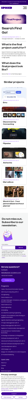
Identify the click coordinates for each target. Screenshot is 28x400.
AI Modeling (4, 310)
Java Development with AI (8, 346)
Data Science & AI (6, 304)
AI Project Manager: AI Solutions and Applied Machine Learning (14, 301)
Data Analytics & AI (6, 297)
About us (3, 363)
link (9, 74)
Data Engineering (6, 307)
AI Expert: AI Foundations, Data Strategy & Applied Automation (13, 316)
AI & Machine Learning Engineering (11, 313)
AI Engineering (5, 294)
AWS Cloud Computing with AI (9, 292)
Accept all (14, 393)
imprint (15, 388)
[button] (25, 8)
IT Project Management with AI (10, 323)
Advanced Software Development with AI (13, 341)
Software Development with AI (10, 37)
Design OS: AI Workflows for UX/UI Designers (13, 352)
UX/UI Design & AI (6, 349)
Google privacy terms (7, 390)
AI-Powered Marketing (7, 354)
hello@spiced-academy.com (11, 273)
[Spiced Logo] (6, 8)
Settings (21, 397)
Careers (3, 365)
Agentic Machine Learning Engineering (12, 320)
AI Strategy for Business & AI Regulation (12, 335)
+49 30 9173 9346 (6, 275)
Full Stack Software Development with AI (12, 344)
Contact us (15, 3)
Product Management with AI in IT (11, 325)
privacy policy (5, 388)
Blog (2, 368)
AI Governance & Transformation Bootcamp (10, 332)
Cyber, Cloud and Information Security (12, 289)
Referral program (6, 371)
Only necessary (7, 397)
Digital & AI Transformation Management (13, 328)
